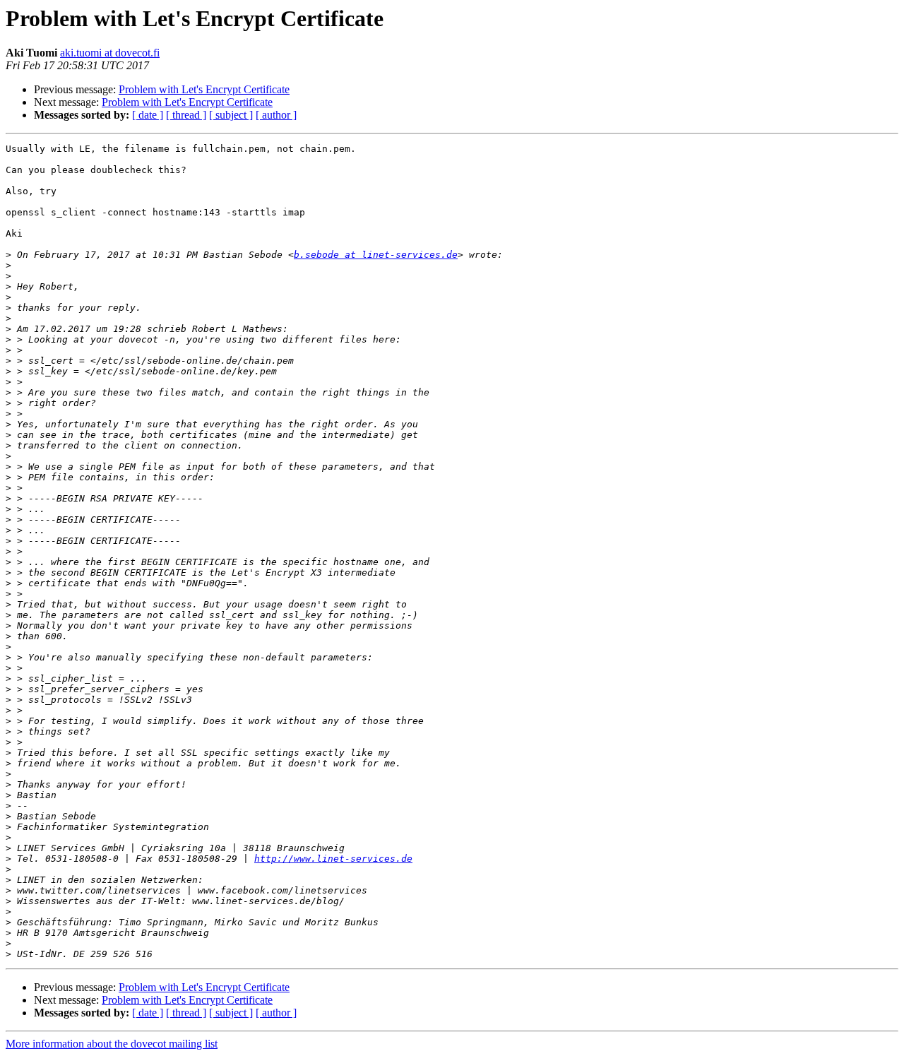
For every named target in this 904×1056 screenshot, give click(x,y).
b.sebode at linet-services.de (376, 254)
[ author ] (276, 115)
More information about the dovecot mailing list (112, 1044)
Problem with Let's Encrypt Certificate (204, 89)
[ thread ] (186, 115)
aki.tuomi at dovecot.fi (110, 53)
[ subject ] (231, 115)
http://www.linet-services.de (333, 858)
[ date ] (147, 115)
